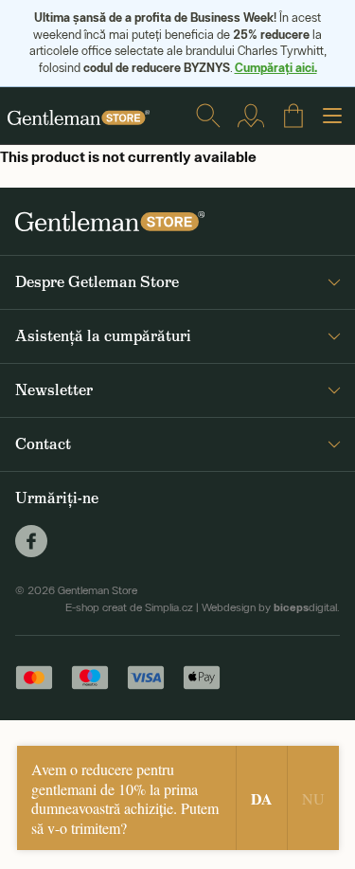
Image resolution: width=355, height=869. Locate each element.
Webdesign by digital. (271, 607)
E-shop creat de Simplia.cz (129, 607)
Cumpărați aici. (276, 67)
